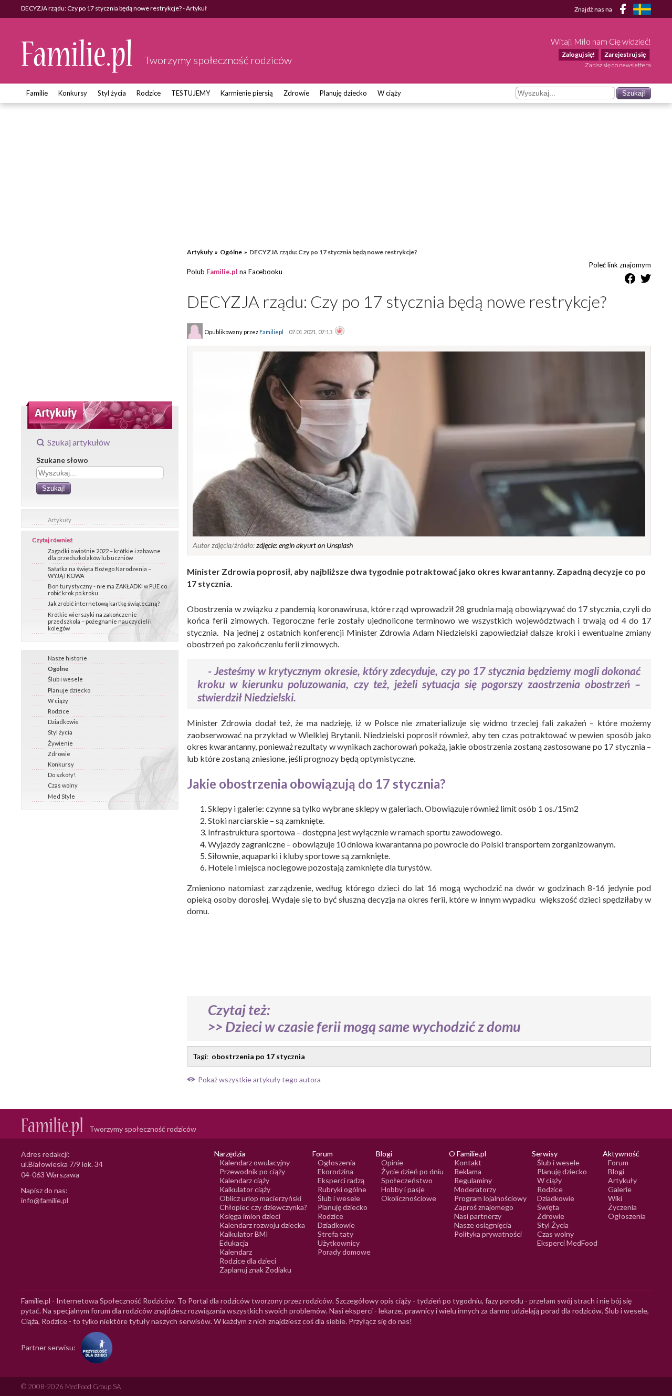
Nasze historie (67, 658)
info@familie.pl (44, 1200)
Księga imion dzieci (249, 1216)
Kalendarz (235, 1251)
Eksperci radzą (341, 1180)
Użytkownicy (339, 1242)
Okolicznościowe (408, 1198)
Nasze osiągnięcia (482, 1225)
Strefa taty (335, 1233)
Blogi (616, 1171)
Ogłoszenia (336, 1162)
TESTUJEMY (190, 93)
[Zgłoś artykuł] (339, 331)
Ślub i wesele (65, 679)
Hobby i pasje (403, 1189)
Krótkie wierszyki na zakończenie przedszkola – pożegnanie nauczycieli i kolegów (100, 621)
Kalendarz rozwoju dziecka (262, 1225)
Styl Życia (553, 1225)
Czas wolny (63, 785)
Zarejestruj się (625, 54)
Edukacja (233, 1242)
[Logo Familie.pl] (77, 56)
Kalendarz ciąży (244, 1180)
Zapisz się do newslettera (618, 65)
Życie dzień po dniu (412, 1171)
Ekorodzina (335, 1171)
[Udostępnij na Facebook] (630, 280)
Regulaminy (473, 1180)
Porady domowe (344, 1251)
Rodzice (148, 93)
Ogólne (58, 668)
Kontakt (467, 1162)
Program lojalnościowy (490, 1198)
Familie (37, 93)
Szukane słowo (62, 460)
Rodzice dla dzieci (247, 1260)
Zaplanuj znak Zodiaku (255, 1269)
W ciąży (389, 93)
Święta (548, 1207)
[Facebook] (624, 11)
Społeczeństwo (407, 1180)
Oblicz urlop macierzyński (260, 1198)
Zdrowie (296, 93)
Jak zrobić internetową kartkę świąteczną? (104, 603)
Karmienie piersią (246, 93)
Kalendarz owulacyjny (254, 1162)
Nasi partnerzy (477, 1216)
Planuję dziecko (343, 93)
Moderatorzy (475, 1189)
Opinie (392, 1162)
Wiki (615, 1198)
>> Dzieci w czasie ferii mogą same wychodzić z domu (364, 1026)
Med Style (61, 796)
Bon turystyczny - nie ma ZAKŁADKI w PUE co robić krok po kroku (107, 589)
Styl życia (112, 93)
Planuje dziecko (69, 690)
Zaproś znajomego (483, 1207)
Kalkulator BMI (243, 1233)
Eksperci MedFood (567, 1242)
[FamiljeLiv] (642, 9)
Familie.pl (222, 271)
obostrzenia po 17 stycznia (258, 1056)
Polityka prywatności (488, 1233)
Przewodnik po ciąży (252, 1171)
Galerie (620, 1189)
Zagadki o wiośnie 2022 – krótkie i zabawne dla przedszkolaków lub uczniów (104, 554)
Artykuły (59, 519)
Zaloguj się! (578, 54)
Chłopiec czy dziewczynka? (263, 1207)
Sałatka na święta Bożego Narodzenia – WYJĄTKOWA (99, 572)
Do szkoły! (62, 774)
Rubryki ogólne (342, 1189)
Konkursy (72, 93)
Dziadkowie (63, 721)
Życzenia (622, 1207)
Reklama (467, 1171)
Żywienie (60, 743)
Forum (618, 1162)
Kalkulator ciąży (244, 1189)
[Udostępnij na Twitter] (645, 280)
